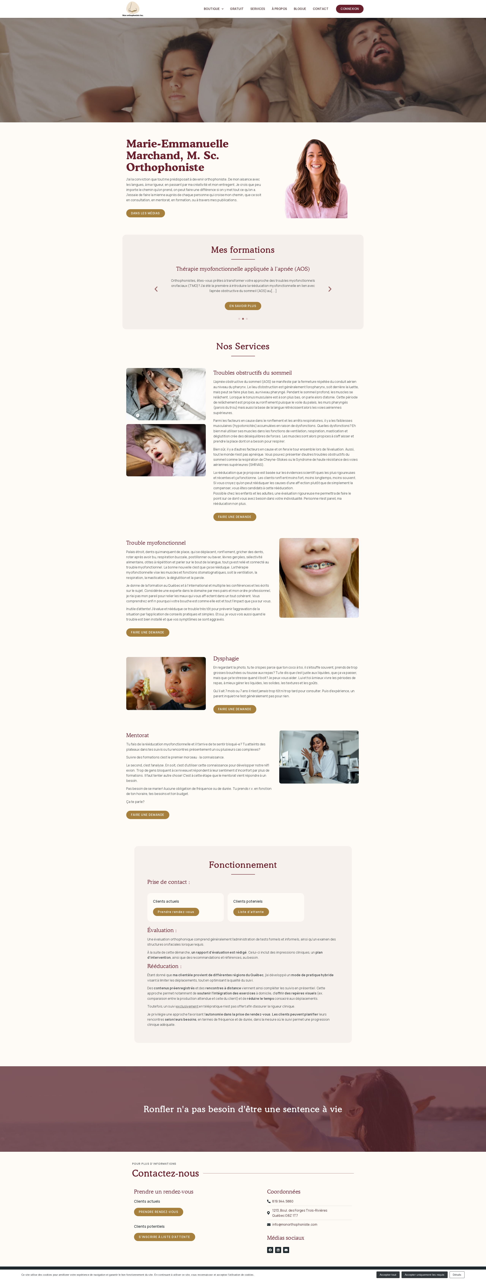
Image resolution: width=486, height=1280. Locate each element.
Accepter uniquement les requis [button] (424, 1274)
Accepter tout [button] (388, 1274)
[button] (156, 289)
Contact (321, 9)
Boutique (212, 9)
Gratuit (237, 9)
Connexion (350, 9)
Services (257, 9)
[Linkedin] (278, 1250)
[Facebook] (270, 1250)
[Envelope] (286, 1250)
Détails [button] (457, 1274)
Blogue (300, 9)
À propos (279, 9)
